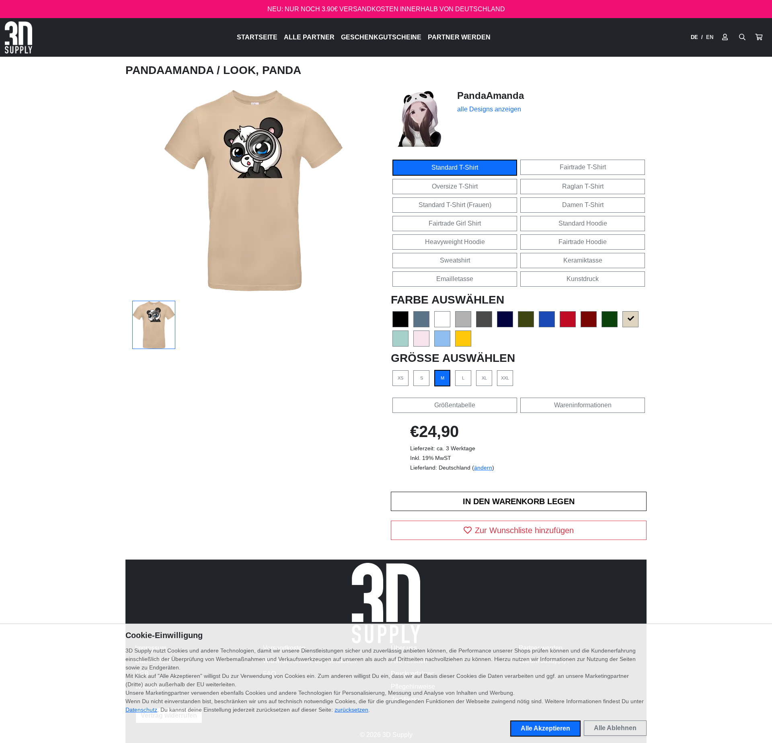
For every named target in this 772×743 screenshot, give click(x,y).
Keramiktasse (582, 260)
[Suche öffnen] (742, 37)
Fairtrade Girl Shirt (455, 223)
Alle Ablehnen (615, 728)
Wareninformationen (583, 405)
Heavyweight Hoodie (455, 241)
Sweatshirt (455, 260)
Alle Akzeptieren (545, 728)
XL (484, 378)
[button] (758, 37)
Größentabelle (454, 405)
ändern (483, 467)
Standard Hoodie (582, 223)
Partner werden (459, 37)
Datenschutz (141, 709)
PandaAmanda (171, 70)
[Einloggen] (725, 37)
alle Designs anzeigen (489, 109)
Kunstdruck (583, 278)
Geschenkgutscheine (381, 37)
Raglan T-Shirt (583, 186)
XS (400, 378)
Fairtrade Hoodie (582, 241)
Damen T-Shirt (583, 204)
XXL (505, 378)
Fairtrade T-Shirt (583, 167)
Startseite (257, 37)
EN (709, 37)
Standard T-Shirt (454, 167)
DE (694, 37)
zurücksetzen (351, 709)
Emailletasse (454, 278)
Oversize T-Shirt (455, 186)
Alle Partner (309, 37)
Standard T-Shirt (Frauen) (455, 204)
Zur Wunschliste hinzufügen (524, 530)
